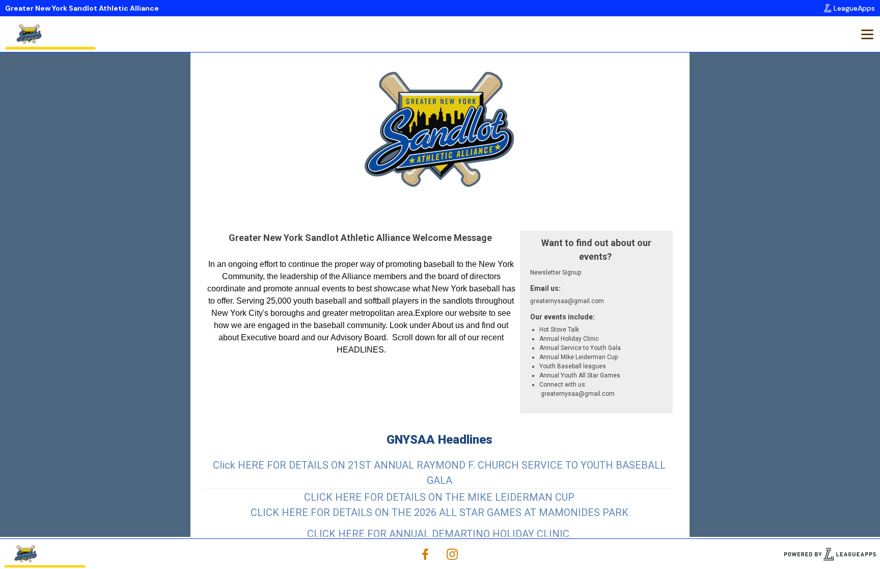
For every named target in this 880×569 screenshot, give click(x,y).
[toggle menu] (867, 34)
